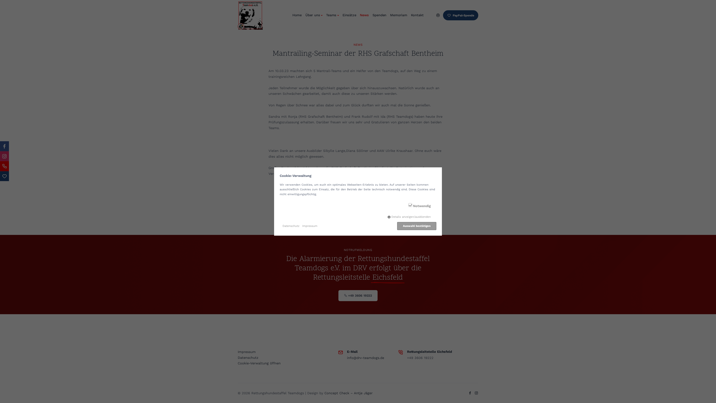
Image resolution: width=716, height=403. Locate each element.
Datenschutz (290, 226)
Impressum (309, 226)
